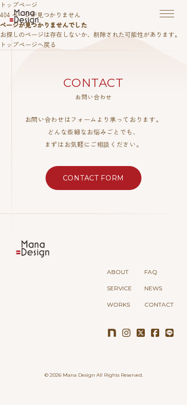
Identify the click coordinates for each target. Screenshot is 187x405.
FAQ (150, 271)
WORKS (118, 304)
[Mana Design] (24, 16)
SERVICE (119, 288)
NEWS (153, 288)
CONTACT (159, 304)
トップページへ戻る (28, 44)
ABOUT (118, 271)
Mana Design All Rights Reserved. (103, 375)
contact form (93, 178)
